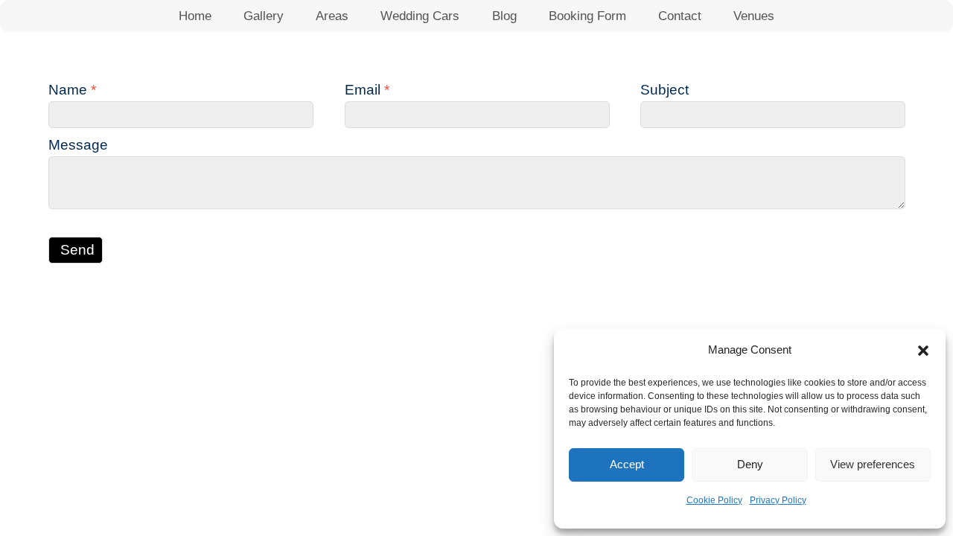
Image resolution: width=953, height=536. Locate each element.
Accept (627, 464)
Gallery (263, 16)
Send (77, 250)
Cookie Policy (714, 500)
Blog (504, 16)
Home (195, 16)
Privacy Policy (778, 500)
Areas (332, 16)
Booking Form (587, 16)
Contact (679, 16)
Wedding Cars (419, 16)
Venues (753, 16)
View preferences (872, 464)
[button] (923, 350)
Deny (750, 464)
